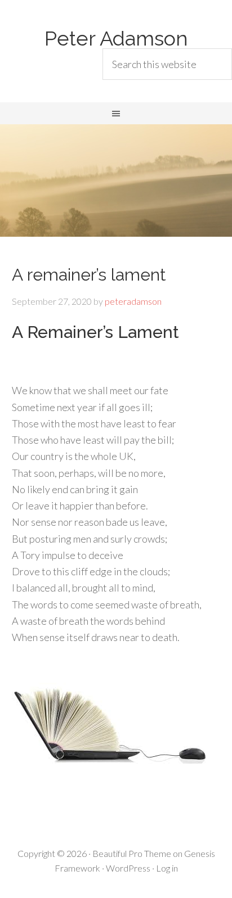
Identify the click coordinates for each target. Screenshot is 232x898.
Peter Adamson (116, 38)
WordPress (128, 868)
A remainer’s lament (89, 275)
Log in (167, 868)
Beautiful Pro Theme (131, 853)
